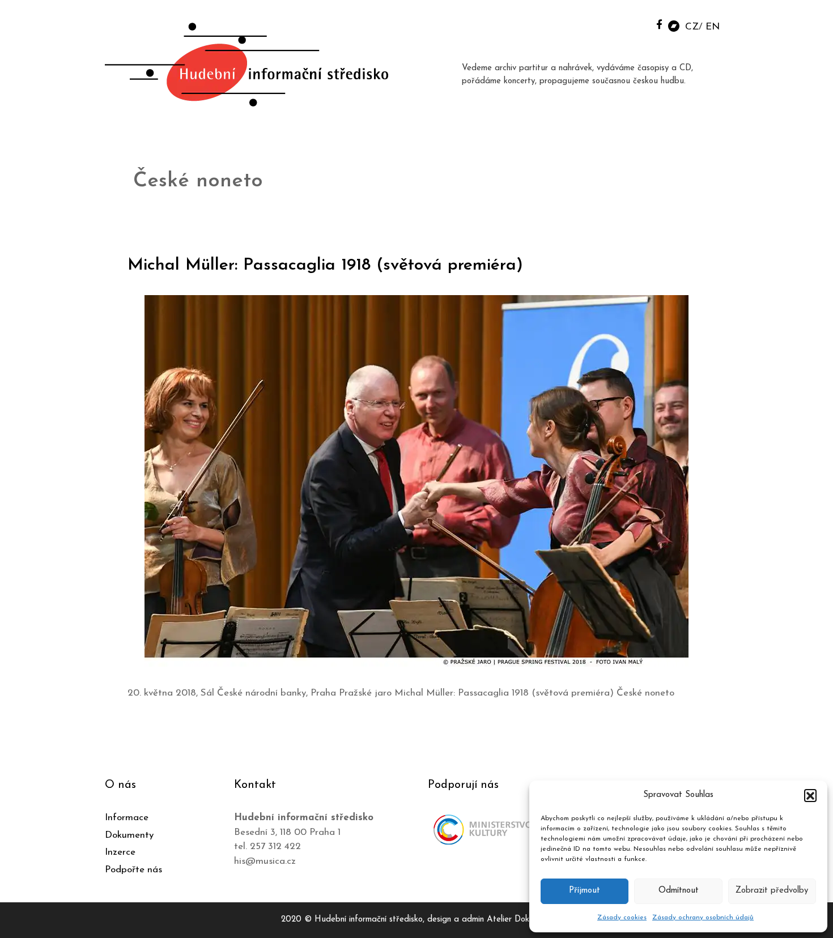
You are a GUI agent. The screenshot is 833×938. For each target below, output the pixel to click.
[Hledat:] (633, 23)
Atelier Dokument (519, 919)
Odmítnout (678, 890)
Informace (126, 817)
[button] (810, 795)
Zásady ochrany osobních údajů (703, 917)
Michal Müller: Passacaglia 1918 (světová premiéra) (325, 265)
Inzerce (120, 852)
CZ (692, 27)
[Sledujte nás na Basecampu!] (673, 25)
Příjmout (584, 890)
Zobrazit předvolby (772, 890)
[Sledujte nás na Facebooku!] (659, 24)
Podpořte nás (133, 870)
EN (713, 27)
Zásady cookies (622, 917)
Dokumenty (129, 835)
